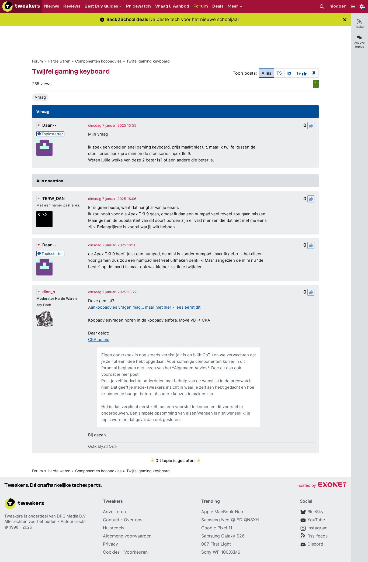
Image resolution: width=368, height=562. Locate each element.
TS (279, 73)
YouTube (316, 519)
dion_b (48, 291)
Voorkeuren (136, 552)
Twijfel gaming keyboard (148, 61)
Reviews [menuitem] (71, 6)
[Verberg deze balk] (345, 19)
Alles (266, 73)
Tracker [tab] (359, 27)
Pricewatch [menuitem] (138, 6)
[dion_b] (44, 319)
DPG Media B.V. (71, 516)
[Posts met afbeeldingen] (289, 73)
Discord (315, 544)
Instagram (317, 527)
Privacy (110, 544)
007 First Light (216, 544)
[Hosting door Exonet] (321, 485)
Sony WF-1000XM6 (220, 552)
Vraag (40, 97)
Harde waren (59, 61)
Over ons (133, 519)
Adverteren (114, 511)
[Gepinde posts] (313, 73)
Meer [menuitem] (233, 6)
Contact (111, 519)
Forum (37, 61)
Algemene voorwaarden (127, 536)
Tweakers (13, 516)
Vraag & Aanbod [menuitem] (172, 6)
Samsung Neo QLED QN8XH (230, 519)
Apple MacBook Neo (222, 511)
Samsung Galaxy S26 (223, 536)
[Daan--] (44, 148)
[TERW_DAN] (44, 219)
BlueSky (315, 511)
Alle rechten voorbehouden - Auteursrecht (45, 521)
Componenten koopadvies (98, 61)
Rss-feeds (317, 536)
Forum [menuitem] (200, 6)
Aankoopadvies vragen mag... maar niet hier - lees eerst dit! (145, 307)
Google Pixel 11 (216, 527)
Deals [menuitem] (217, 6)
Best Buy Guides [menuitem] (101, 6)
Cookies (111, 552)
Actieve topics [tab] (359, 45)
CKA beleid (98, 339)
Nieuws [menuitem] (51, 6)
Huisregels (113, 527)
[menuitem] (322, 6)
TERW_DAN (53, 198)
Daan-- (49, 125)
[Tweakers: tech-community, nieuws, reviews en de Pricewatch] (21, 6)
